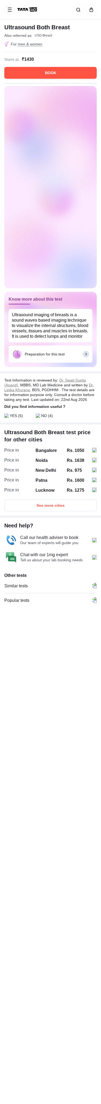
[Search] (77, 9)
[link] (27, 9)
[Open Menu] (9, 9)
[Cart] (90, 9)
